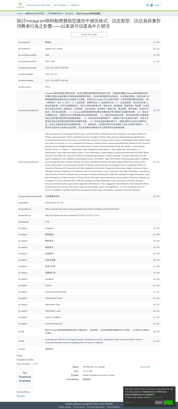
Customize (129, 402)
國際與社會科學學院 (35, 13)
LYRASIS (109, 404)
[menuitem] (60, 5)
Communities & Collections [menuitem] (38, 5)
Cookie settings (64, 407)
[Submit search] (147, 5)
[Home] (20, 5)
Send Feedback (113, 407)
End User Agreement (96, 407)
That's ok (168, 402)
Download (145, 366)
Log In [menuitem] (156, 5)
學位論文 (69, 13)
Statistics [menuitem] (75, 5)
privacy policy (156, 397)
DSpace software (73, 404)
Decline (159, 402)
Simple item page (89, 34)
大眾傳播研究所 (54, 13)
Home (19, 13)
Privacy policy (79, 407)
